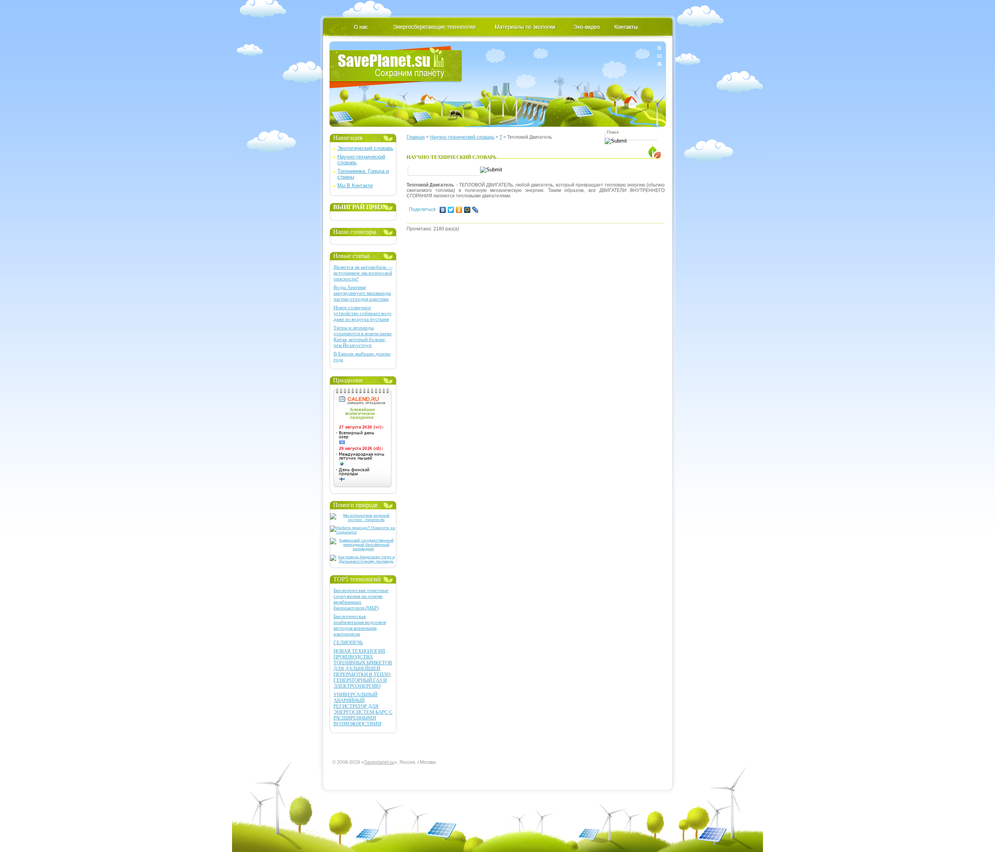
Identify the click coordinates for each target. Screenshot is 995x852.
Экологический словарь (365, 148)
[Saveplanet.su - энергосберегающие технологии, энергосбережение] (396, 67)
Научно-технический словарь (462, 137)
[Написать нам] (659, 55)
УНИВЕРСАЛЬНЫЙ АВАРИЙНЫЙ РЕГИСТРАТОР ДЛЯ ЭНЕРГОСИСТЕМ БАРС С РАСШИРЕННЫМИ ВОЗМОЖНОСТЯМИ (363, 709)
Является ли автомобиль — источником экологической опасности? (363, 273)
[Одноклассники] (459, 210)
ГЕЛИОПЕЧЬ (348, 642)
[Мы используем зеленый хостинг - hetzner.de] (363, 519)
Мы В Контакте (355, 185)
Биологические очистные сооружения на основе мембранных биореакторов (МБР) (361, 599)
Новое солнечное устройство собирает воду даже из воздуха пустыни (362, 313)
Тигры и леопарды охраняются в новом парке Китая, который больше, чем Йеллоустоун (362, 336)
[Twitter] (451, 210)
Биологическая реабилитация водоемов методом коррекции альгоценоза (359, 625)
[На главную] (659, 49)
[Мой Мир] (467, 210)
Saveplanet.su (379, 762)
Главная (416, 137)
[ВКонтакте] (443, 210)
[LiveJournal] (475, 210)
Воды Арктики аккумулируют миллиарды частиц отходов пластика (362, 293)
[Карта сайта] (659, 62)
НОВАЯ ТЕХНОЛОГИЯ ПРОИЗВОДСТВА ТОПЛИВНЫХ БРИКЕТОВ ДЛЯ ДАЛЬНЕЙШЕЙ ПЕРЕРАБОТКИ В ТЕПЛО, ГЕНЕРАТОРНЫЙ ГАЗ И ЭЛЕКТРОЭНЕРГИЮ (362, 668)
